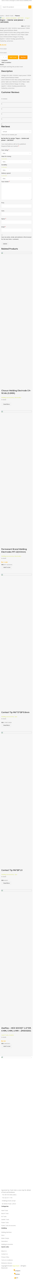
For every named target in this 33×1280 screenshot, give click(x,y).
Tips (16, 716)
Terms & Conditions (7, 1260)
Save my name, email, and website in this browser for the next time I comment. (16, 238)
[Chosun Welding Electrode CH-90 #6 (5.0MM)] (16, 318)
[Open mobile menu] (2, 3)
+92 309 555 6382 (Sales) (9, 1195)
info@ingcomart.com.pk (8, 1201)
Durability (4, 165)
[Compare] (3, 408)
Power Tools (5, 1222)
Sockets (11, 1035)
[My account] (32, 3)
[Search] (29, 6)
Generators (4, 1241)
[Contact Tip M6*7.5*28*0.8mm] (16, 640)
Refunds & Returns (6, 1263)
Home (2, 15)
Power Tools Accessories (8, 1225)
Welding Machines (6, 1232)
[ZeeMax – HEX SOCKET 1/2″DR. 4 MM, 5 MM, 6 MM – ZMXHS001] (16, 956)
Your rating (5, 150)
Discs (2, 1235)
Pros (2, 203)
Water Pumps (5, 1238)
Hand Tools (4, 1035)
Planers (17, 15)
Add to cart (13, 57)
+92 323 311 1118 (7, 1198)
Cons (2, 211)
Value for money (6, 156)
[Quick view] (8, 408)
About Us (4, 1251)
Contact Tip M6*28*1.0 (11, 870)
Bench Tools (9, 15)
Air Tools (3, 1216)
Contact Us (4, 1254)
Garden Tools (5, 1219)
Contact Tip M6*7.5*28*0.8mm (15, 712)
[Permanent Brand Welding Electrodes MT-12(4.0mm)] (16, 477)
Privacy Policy (5, 1257)
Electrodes (18, 397)
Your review (5, 181)
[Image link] (16, 1122)
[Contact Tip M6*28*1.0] (16, 798)
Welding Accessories (7, 397)
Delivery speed (6, 173)
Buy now (23, 57)
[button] (6, 567)
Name (3, 219)
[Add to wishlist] (3, 387)
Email (3, 227)
